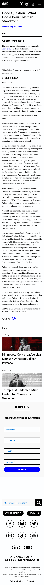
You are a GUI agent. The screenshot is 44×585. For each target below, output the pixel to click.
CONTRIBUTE (13, 513)
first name (10, 425)
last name (9, 436)
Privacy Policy (16, 581)
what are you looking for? (15, 497)
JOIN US (34, 513)
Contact (30, 581)
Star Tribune (6, 48)
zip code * (9, 457)
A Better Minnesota (13, 40)
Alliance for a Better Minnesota (12, 570)
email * (8, 446)
